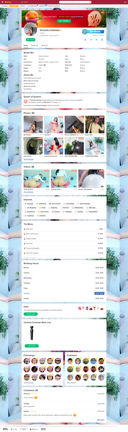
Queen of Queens (69, 100)
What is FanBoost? (98, 35)
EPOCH (36, 426)
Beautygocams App (54, 6)
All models (5, 6)
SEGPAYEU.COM (43, 426)
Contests (42, 6)
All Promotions (32, 6)
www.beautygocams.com (22, 426)
